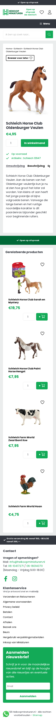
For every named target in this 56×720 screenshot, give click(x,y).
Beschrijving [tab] (36, 166)
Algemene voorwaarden (17, 602)
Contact (8, 617)
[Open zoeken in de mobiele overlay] (28, 34)
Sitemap (37, 715)
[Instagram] (14, 578)
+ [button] (39, 317)
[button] (44, 71)
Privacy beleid (11, 607)
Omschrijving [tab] (15, 166)
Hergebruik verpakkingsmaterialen (23, 637)
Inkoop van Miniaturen (16, 642)
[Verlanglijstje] (41, 12)
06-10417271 (30, 15)
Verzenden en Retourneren (19, 596)
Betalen (7, 612)
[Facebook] (5, 578)
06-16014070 (34, 566)
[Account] (49, 12)
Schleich (18, 48)
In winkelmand (34, 143)
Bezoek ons (9, 627)
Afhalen (7, 622)
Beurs (6, 632)
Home (9, 48)
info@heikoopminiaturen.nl (27, 562)
